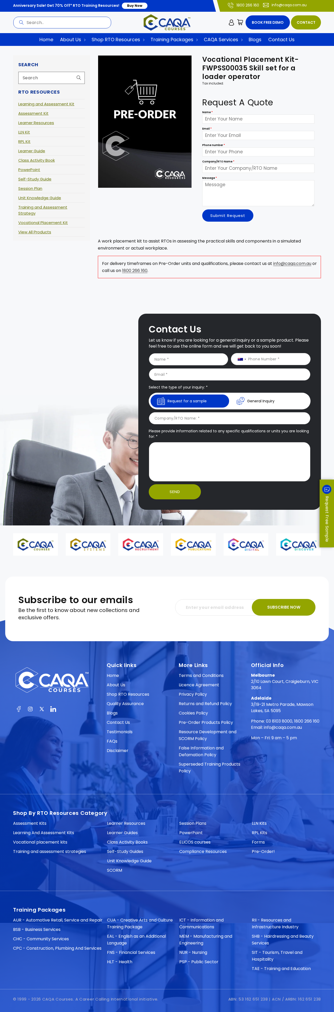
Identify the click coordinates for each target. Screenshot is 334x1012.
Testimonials (120, 732)
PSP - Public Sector (198, 962)
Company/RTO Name (218, 162)
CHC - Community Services (41, 939)
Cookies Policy (193, 713)
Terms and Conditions (201, 675)
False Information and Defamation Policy (201, 751)
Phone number (213, 145)
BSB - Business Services (37, 929)
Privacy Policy (193, 694)
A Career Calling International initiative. (116, 999)
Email (207, 129)
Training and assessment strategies (49, 852)
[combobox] (62, 22)
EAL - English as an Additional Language (136, 939)
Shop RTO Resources (128, 694)
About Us (116, 685)
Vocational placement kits (40, 842)
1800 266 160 (247, 5)
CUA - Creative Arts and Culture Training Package (140, 923)
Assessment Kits (29, 823)
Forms (258, 842)
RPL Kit (24, 141)
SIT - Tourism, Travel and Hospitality (277, 955)
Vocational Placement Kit (43, 222)
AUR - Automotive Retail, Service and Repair (58, 920)
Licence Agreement (199, 685)
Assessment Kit (33, 113)
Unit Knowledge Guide (39, 198)
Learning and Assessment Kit (46, 104)
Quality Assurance (125, 704)
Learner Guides (122, 833)
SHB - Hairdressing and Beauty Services (283, 939)
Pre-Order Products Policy (206, 722)
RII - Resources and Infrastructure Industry (275, 923)
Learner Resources (36, 122)
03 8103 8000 (279, 721)
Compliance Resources (203, 852)
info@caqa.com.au (289, 5)
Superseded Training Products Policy (209, 767)
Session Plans (192, 823)
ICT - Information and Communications (201, 923)
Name (207, 112)
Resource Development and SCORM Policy (207, 735)
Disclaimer (117, 751)
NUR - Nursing (193, 952)
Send (175, 491)
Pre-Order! (263, 852)
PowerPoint (29, 169)
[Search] (21, 22)
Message (209, 178)
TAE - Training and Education (281, 969)
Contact (306, 22)
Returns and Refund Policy (205, 704)
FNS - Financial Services (131, 952)
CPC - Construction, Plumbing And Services (57, 948)
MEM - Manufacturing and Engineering (205, 939)
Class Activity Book (36, 160)
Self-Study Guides (125, 852)
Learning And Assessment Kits (43, 833)
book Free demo (268, 22)
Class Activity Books (127, 842)
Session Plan (30, 188)
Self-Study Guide (34, 179)
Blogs (112, 713)
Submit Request (227, 215)
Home (113, 675)
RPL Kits (259, 833)
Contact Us (118, 722)
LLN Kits (259, 823)
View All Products (34, 232)
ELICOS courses (195, 842)
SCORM (114, 870)
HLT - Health (119, 962)
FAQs (112, 741)
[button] (240, 22)
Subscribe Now (283, 607)
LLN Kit (24, 132)
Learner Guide (31, 151)
